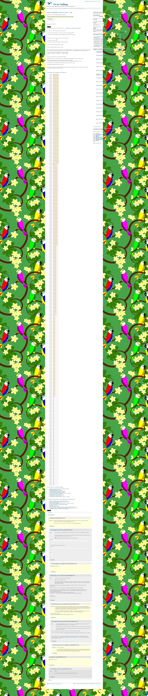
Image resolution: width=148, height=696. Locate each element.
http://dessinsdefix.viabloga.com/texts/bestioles (73, 28)
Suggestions (65, 8)
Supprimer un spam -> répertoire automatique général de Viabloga (60, 507)
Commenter (50, 512)
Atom (54, 683)
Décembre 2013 (123, 55)
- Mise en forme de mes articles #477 (106, 62)
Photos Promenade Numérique (101, 134)
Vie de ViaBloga (60, 4)
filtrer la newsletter (52, 502)
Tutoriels (56, 8)
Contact (99, 1)
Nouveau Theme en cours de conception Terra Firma (58, 493)
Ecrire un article (94, 1)
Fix (49, 164)
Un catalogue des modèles (53, 494)
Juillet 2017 (122, 40)
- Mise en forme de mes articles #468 (103, 111)
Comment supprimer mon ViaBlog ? (99, 43)
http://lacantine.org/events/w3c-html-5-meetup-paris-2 (69, 637)
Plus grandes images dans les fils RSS (100, 39)
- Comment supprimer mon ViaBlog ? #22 (104, 66)
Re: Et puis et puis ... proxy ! (57, 604)
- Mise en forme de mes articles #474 (105, 85)
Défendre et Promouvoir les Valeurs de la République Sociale (107, 137)
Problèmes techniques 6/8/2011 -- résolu (123, 27)
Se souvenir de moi (97, 27)
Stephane (52, 518)
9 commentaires (64, 16)
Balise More (51, 505)
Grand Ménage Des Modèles (54, 490)
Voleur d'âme (98, 135)
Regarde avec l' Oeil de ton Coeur (102, 138)
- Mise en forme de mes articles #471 (103, 96)
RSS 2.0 (52, 683)
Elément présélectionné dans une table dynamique (57, 501)
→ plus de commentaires (97, 126)
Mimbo (83, 683)
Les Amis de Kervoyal (99, 139)
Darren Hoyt (87, 683)
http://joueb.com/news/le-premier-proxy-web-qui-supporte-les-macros (62, 614)
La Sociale (97, 133)
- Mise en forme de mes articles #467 (105, 115)
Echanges (71, 8)
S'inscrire (90, 1)
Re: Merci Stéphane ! (56, 563)
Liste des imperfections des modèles (55, 491)
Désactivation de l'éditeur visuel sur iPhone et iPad (102, 36)
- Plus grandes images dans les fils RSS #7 (106, 55)
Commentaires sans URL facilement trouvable (57, 508)
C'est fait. (55, 659)
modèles (53, 24)
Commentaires (57, 683)
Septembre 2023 (123, 34)
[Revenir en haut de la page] (49, 526)
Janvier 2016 (123, 48)
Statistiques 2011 (123, 17)
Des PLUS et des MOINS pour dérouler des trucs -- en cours (59, 503)
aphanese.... (98, 140)
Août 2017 (122, 38)
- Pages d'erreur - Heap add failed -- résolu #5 (104, 100)
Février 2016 (123, 46)
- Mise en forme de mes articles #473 (103, 89)
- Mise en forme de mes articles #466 (103, 119)
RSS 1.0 (49, 683)
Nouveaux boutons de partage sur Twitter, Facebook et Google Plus (123, 21)
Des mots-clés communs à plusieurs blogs (56, 504)
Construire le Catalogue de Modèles (55, 492)
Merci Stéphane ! (54, 530)
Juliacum (97, 136)
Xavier (50, 16)
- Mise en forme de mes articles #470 (105, 104)
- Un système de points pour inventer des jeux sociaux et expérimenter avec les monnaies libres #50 (107, 74)
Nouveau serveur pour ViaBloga (123, 15)
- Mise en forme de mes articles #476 (105, 70)
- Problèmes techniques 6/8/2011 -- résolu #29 (104, 81)
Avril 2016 (122, 44)
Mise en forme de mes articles (98, 41)
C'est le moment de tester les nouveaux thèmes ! (57, 496)
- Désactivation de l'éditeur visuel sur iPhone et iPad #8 (107, 52)
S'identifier (86, 1)
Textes (61, 683)
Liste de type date (52, 506)
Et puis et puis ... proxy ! (55, 575)
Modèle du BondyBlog (53, 489)
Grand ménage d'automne (123, 25)
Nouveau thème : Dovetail (53, 495)
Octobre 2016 (123, 42)
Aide (60, 8)
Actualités (51, 8)
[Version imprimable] (72, 16)
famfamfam (99, 683)
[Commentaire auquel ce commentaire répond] (50, 530)
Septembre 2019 (123, 36)
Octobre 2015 (123, 50)
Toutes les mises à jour (97, 143)
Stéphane (93, 683)
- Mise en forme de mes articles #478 (104, 59)
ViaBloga (78, 683)
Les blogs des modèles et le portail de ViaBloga (57, 488)
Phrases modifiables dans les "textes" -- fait (59, 12)
